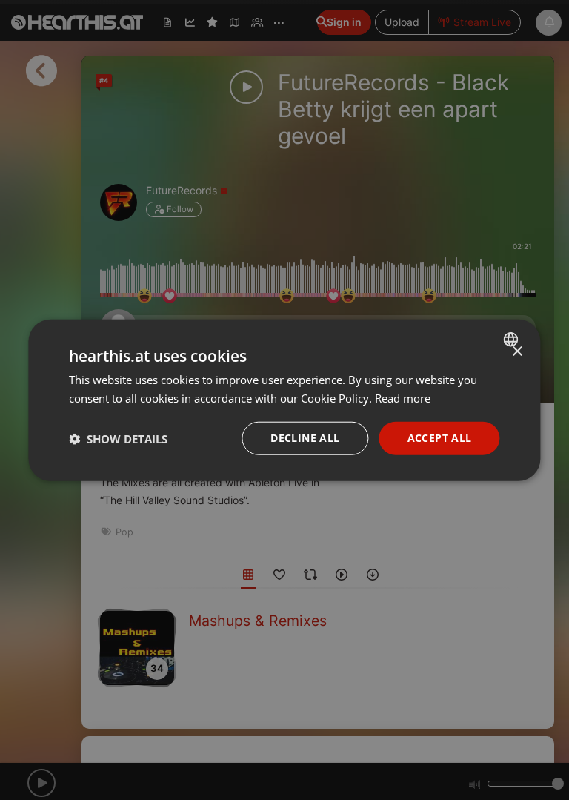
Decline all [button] (304, 438)
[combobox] (513, 338)
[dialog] (284, 400)
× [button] (516, 351)
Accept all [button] (439, 438)
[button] (118, 438)
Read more (402, 397)
